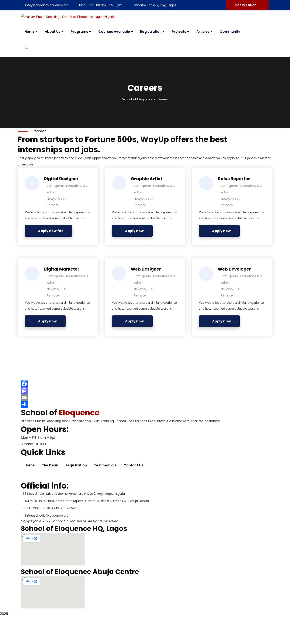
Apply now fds (50, 230)
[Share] (145, 404)
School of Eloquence (137, 99)
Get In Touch (245, 5)
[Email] (145, 397)
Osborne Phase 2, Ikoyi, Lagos (154, 5)
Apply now (134, 230)
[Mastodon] (145, 390)
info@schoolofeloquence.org (46, 5)
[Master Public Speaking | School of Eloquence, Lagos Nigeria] (68, 16)
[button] (26, 48)
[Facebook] (145, 383)
